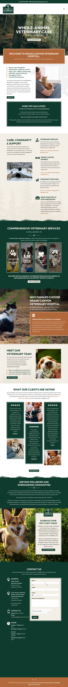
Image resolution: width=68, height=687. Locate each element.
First (33, 584)
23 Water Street (15, 585)
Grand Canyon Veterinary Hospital (19, 238)
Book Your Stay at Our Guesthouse (48, 198)
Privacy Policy (48, 682)
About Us (10, 97)
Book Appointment (34, 39)
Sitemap (37, 684)
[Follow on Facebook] (33, 680)
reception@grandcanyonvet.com (39, 1)
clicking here (44, 213)
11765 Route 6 (14, 598)
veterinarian (39, 307)
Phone (33, 593)
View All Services (34, 281)
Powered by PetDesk (37, 682)
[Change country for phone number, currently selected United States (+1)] (33, 595)
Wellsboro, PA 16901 (16, 587)
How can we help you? (38, 598)
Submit (35, 617)
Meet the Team (12, 377)
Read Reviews (34, 470)
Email (34, 587)
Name (34, 580)
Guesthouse (14, 605)
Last (47, 584)
